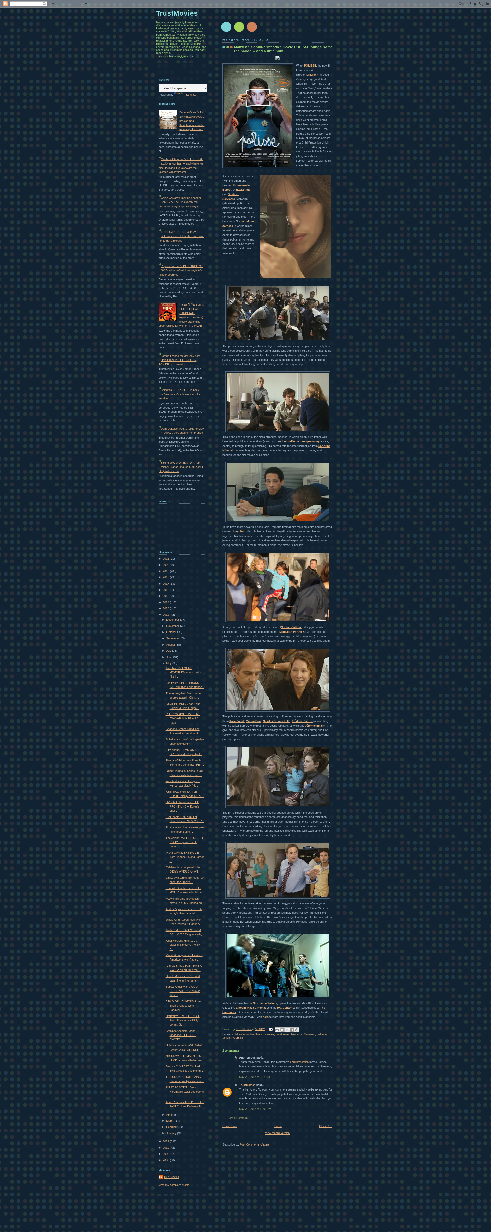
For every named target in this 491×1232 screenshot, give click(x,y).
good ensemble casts (289, 1034)
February (172, 1126)
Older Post (325, 1126)
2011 (166, 1141)
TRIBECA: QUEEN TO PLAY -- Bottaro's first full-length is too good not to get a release (181, 236)
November (173, 625)
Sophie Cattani (291, 627)
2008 (166, 1160)
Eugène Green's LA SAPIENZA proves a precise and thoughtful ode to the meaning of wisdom (191, 121)
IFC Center (284, 1007)
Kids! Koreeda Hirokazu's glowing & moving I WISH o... (183, 945)
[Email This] (277, 1029)
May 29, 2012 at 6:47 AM (254, 1076)
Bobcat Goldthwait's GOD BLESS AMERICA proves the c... (183, 991)
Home (278, 1126)
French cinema (264, 1034)
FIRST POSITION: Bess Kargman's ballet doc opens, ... (185, 1091)
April (169, 1114)
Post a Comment (238, 1117)
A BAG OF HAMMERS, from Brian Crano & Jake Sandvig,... (183, 1005)
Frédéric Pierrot (302, 721)
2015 (166, 595)
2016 (166, 589)
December (173, 619)
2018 (166, 577)
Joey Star (238, 531)
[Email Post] (270, 1029)
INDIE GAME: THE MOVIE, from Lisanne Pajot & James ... (185, 857)
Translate (190, 94)
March (170, 1120)
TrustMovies (244, 1029)
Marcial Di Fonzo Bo (292, 631)
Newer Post (229, 1126)
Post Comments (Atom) (254, 1144)
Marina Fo (252, 721)
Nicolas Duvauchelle (276, 721)
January (171, 1133)
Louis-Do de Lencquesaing (300, 441)
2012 (166, 614)
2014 (166, 602)
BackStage (243, 189)
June (169, 657)
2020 (166, 564)
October (171, 632)
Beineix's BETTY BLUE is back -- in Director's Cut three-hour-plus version (180, 394)
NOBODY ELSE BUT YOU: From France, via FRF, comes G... (183, 1020)
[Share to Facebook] (291, 1029)
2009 (166, 1153)
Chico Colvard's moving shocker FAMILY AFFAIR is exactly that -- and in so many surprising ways (180, 202)
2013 (166, 608)
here (266, 1016)
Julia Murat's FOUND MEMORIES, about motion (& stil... (184, 672)
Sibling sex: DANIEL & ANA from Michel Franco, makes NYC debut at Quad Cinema (181, 467)
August (171, 644)
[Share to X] (286, 1029)
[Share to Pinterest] (296, 1029)
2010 (166, 1147)
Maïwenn (312, 74)
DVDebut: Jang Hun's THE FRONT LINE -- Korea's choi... (182, 806)
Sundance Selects (265, 1003)
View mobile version (277, 1133)
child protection (299, 1061)
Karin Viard (236, 721)
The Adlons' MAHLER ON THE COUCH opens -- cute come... (185, 842)
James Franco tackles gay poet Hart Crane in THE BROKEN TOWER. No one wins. (179, 360)
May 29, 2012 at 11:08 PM (255, 1108)
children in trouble (243, 1034)
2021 (166, 558)
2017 (166, 583)
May (169, 663)
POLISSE (310, 65)
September (173, 638)
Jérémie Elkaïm (315, 725)
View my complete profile (174, 1184)
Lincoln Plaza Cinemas (251, 1007)
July (169, 650)
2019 (166, 571)
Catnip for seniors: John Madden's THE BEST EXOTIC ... (181, 1035)
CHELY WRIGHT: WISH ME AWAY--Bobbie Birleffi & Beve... (183, 718)
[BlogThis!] (282, 1029)
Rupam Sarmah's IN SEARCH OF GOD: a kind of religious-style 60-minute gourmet (181, 270)
